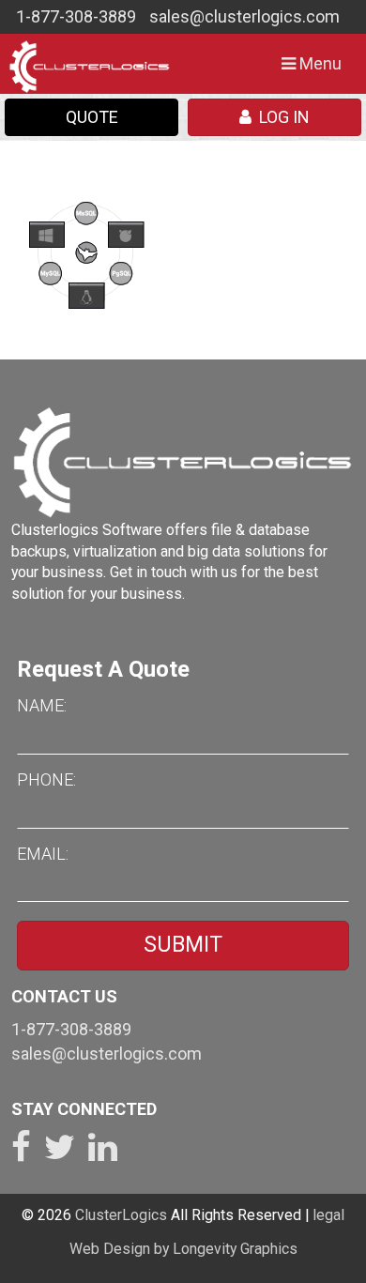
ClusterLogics (121, 1215)
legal (328, 1215)
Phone (45, 779)
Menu (316, 69)
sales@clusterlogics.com (244, 16)
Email (41, 853)
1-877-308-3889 (76, 16)
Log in (281, 117)
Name (40, 705)
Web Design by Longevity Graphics (183, 1249)
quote (92, 117)
